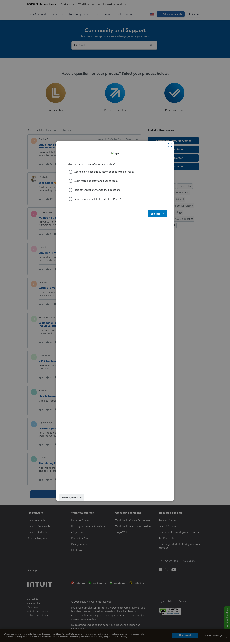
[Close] (170, 145)
